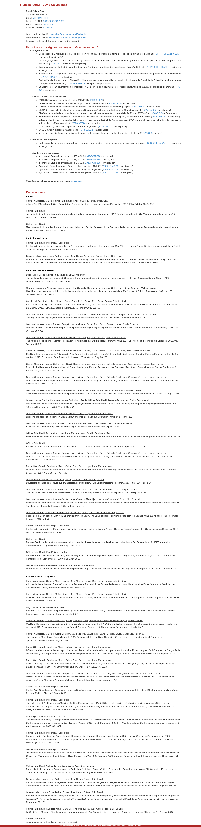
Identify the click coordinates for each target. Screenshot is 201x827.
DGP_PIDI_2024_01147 (167, 54)
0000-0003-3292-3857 (54, 21)
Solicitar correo (40, 18)
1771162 (47, 27)
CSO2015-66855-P (75, 83)
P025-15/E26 (149, 110)
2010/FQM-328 (92, 163)
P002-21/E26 (96, 100)
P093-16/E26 (138, 106)
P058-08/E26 (79, 123)
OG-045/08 (158, 113)
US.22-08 (54, 63)
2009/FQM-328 (110, 166)
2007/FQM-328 (110, 172)
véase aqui (76, 181)
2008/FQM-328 (110, 169)
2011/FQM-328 (92, 159)
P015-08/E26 (158, 116)
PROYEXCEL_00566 (157, 67)
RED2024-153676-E (157, 143)
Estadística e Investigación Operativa (67, 37)
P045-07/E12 (105, 126)
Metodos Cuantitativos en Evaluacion (68, 34)
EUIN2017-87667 (48, 77)
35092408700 (50, 24)
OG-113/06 (146, 133)
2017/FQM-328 (92, 156)
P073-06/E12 (86, 129)
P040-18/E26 (115, 103)
